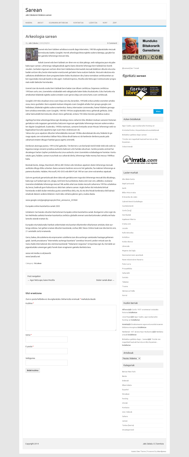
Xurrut (124, 295)
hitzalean (38, 263)
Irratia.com (126, 224)
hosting (125, 398)
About (40, 23)
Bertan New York (128, 372)
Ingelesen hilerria (129, 219)
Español (125, 389)
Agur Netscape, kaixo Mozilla (41, 280)
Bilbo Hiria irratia (129, 192)
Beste (124, 376)
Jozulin (125, 228)
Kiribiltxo (126, 237)
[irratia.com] (142, 165)
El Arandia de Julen (129, 197)
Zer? (115, 23)
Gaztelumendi (127, 206)
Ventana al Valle (128, 291)
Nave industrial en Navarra (132, 260)
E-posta (30, 346)
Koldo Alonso (127, 242)
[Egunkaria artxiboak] (134, 78)
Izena (29, 335)
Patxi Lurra (126, 264)
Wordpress (161, 451)
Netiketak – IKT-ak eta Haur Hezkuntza (137, 332)
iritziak (125, 403)
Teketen (125, 282)
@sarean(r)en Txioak (130, 68)
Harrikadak (126, 215)
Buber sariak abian (105, 280)
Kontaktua (78, 23)
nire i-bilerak (127, 412)
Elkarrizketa (127, 385)
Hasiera (28, 23)
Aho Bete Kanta (128, 179)
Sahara (125, 416)
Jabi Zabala (33, 43)
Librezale (126, 246)
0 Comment (112, 43)
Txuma (125, 286)
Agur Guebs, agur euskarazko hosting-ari (138, 126)
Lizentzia (93, 23)
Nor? (105, 23)
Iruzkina (30, 303)
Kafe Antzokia (127, 233)
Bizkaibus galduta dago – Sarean (135, 339)
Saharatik (126, 273)
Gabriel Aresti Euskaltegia (132, 201)
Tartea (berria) (128, 425)
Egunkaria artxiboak (58, 23)
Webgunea (30, 358)
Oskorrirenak (127, 147)
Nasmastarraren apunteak (132, 255)
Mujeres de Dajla (128, 251)
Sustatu (125, 277)
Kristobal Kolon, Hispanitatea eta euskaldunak (140, 130)
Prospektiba (127, 268)
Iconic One (135, 451)
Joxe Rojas (126, 317)
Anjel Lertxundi (128, 183)
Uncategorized (128, 430)
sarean (125, 421)
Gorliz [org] (126, 210)
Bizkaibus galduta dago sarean (134, 135)
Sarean (33, 10)
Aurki (124, 188)
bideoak (125, 381)
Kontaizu (125, 407)
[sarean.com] (142, 61)
